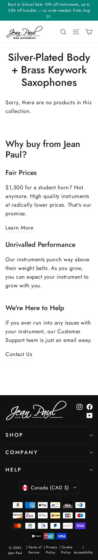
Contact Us (18, 354)
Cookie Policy (66, 550)
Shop (14, 435)
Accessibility (83, 552)
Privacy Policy (51, 550)
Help (13, 469)
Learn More (19, 228)
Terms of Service (34, 550)
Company (21, 452)
